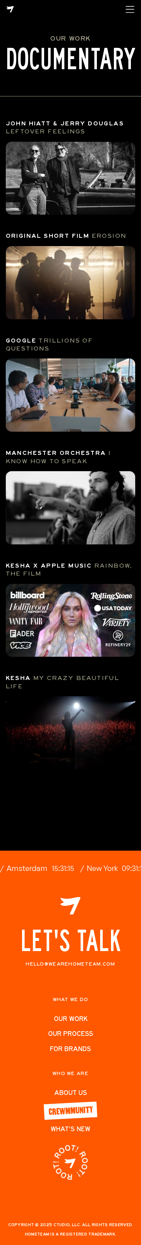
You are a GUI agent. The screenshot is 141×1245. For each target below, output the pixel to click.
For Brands (70, 1048)
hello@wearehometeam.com (70, 964)
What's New (70, 1128)
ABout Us (70, 1092)
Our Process (70, 1033)
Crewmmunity (70, 1110)
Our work (70, 1018)
